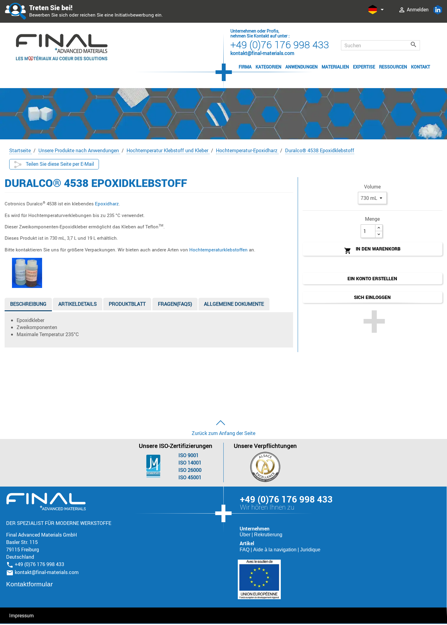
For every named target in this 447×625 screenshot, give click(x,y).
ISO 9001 (188, 455)
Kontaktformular (29, 584)
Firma (245, 67)
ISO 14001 (190, 462)
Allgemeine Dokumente (234, 304)
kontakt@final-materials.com (47, 572)
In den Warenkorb (372, 250)
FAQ (245, 549)
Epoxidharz (107, 203)
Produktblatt (127, 304)
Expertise (364, 67)
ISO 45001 (190, 477)
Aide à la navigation (275, 549)
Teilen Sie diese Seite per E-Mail (59, 164)
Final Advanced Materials (46, 501)
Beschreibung (28, 304)
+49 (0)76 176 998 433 (279, 44)
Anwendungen (301, 67)
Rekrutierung (268, 534)
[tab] (28, 305)
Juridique (310, 549)
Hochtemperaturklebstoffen (218, 250)
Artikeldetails (77, 304)
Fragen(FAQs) (175, 304)
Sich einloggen (372, 297)
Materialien (335, 67)
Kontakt (420, 67)
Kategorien (268, 67)
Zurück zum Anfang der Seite (223, 433)
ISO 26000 (190, 470)
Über (246, 534)
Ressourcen (393, 67)
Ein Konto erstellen (372, 278)
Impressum (21, 615)
